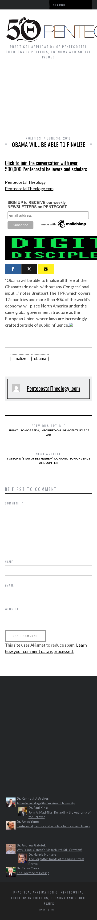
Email (9, 585)
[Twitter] (29, 269)
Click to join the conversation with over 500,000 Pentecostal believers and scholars (46, 166)
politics (33, 138)
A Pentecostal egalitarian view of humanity (46, 803)
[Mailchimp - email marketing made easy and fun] (64, 228)
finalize (19, 358)
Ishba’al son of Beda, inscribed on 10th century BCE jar (48, 429)
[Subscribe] (46, 269)
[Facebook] (13, 269)
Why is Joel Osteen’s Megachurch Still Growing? (49, 850)
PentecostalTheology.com (29, 188)
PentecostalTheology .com (53, 388)
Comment (14, 503)
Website (12, 609)
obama (40, 358)
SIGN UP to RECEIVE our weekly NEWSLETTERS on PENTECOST (37, 205)
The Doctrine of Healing (33, 873)
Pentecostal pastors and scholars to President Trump (53, 826)
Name (9, 562)
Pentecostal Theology (25, 182)
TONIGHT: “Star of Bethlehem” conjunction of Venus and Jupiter (48, 457)
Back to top (48, 909)
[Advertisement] (48, 100)
